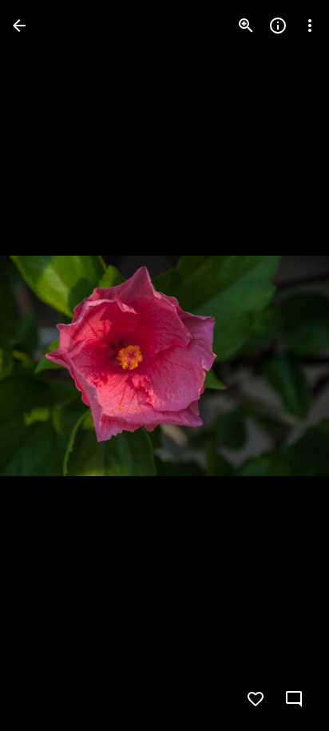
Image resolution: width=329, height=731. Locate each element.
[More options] (310, 26)
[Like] (255, 699)
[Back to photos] (19, 25)
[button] (44, 366)
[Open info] (278, 26)
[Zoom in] (246, 26)
